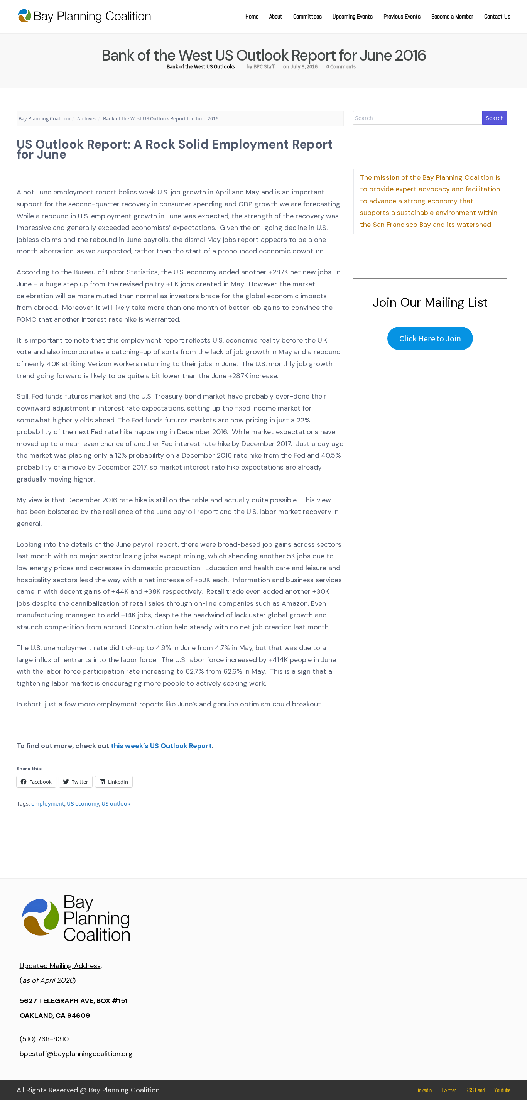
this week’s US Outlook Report (161, 745)
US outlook (115, 803)
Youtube (502, 1089)
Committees (307, 16)
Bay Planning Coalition (45, 118)
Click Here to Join (430, 338)
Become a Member (452, 16)
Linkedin (424, 1089)
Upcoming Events (353, 16)
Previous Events (402, 16)
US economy (83, 803)
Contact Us (497, 16)
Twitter (448, 1089)
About (275, 16)
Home (251, 16)
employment (47, 803)
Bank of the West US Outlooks (201, 66)
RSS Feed (475, 1089)
